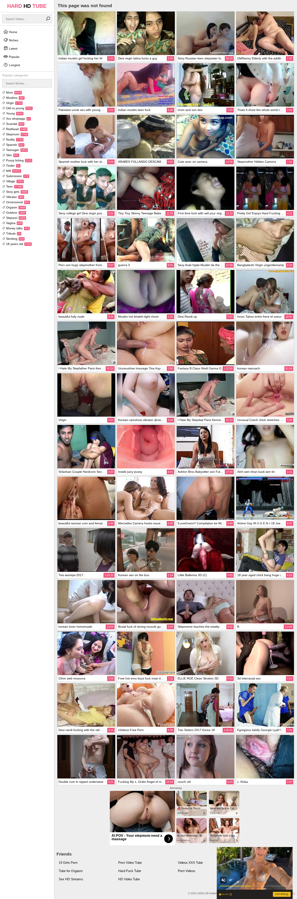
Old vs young (18, 108)
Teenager (16, 150)
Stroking (14, 238)
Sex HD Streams (71, 879)
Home (12, 32)
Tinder (12, 165)
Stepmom (16, 134)
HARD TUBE (27, 6)
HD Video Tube (129, 879)
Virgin (13, 103)
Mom (13, 92)
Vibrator (14, 197)
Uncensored (17, 202)
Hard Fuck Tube (129, 871)
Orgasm (15, 207)
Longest (14, 65)
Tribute (13, 233)
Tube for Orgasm (71, 871)
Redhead (16, 129)
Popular (14, 57)
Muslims (14, 97)
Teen (13, 186)
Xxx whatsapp (17, 118)
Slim (11, 155)
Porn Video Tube (130, 862)
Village (14, 181)
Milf (12, 171)
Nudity (14, 139)
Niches (13, 40)
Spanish (14, 144)
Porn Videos (186, 871)
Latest (12, 48)
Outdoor (15, 212)
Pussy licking (18, 160)
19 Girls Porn (68, 862)
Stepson (15, 218)
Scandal (14, 124)
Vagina (13, 223)
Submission (16, 176)
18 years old (18, 244)
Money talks (17, 228)
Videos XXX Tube (190, 862)
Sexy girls (16, 191)
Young (14, 113)
